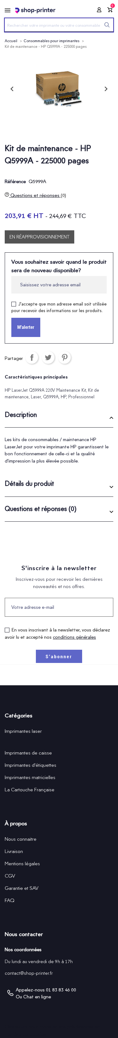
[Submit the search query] (107, 25)
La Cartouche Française (29, 790)
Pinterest (64, 357)
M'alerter (25, 327)
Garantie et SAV (21, 888)
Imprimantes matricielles (30, 777)
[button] (59, 417)
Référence (15, 181)
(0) (63, 195)
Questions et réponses (37, 195)
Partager (31, 357)
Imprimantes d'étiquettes (30, 765)
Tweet (48, 357)
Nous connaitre (21, 839)
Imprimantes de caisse (28, 753)
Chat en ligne (37, 997)
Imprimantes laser (23, 731)
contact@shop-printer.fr (29, 973)
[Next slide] (105, 89)
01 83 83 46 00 (61, 990)
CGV (10, 876)
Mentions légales (22, 864)
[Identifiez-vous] (97, 11)
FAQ (9, 900)
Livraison (14, 851)
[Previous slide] (12, 89)
